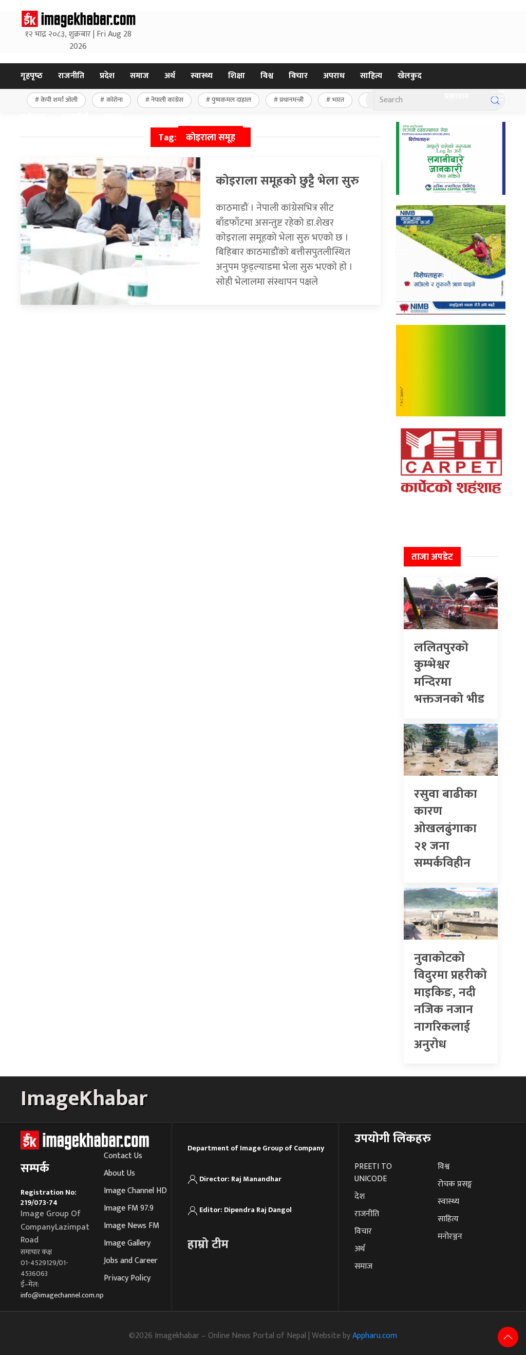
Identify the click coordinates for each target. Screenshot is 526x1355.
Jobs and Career (131, 1261)
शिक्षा (236, 76)
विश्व (266, 76)
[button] (497, 96)
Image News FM (131, 1226)
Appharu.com (374, 1336)
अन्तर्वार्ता (74, 117)
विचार (298, 76)
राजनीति (71, 76)
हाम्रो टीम (208, 1244)
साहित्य (371, 76)
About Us (119, 1173)
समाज (139, 76)
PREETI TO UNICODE (373, 1173)
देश (359, 1196)
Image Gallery (127, 1243)
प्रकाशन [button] (456, 96)
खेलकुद (410, 76)
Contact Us (123, 1156)
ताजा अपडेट (432, 557)
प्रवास (112, 117)
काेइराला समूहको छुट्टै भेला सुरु (287, 181)
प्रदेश (107, 76)
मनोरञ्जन (33, 117)
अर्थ (169, 76)
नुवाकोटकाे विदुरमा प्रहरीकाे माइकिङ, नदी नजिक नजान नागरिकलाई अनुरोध (450, 1001)
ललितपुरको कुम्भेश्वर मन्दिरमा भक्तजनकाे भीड (449, 673)
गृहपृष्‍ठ (32, 76)
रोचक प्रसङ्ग (455, 1184)
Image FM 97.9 (129, 1208)
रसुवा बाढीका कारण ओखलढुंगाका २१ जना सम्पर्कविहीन (445, 828)
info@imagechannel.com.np (62, 1295)
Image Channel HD (135, 1191)
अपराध (334, 76)
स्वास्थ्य (202, 76)
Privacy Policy (127, 1278)
